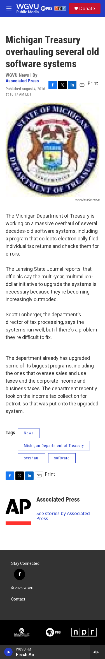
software (62, 458)
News (29, 433)
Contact (18, 599)
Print (93, 83)
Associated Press (22, 80)
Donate (87, 8)
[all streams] (97, 652)
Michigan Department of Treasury (54, 445)
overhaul (31, 458)
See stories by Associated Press (63, 516)
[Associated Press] (18, 508)
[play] (8, 652)
